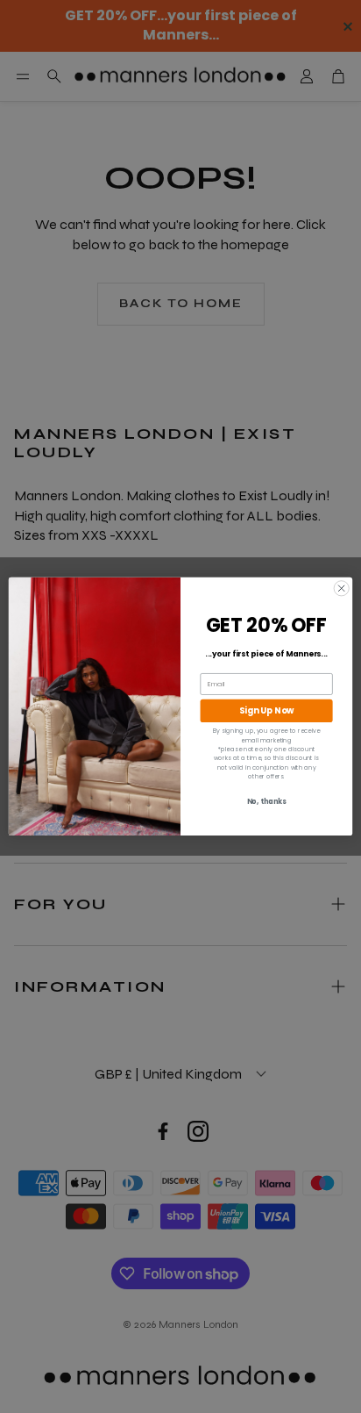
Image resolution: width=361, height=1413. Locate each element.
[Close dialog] (341, 588)
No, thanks (267, 802)
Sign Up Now (266, 711)
